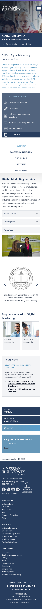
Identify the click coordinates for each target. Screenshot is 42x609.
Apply (10, 428)
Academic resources (9, 536)
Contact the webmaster (21, 597)
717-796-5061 (10, 443)
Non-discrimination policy (11, 574)
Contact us (6, 552)
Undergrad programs (10, 528)
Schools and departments (11, 533)
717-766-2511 (8, 484)
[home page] (22, 8)
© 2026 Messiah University (21, 602)
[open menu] (39, 8)
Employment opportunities (12, 555)
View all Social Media (10, 493)
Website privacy (8, 572)
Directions (6, 566)
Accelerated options (9, 542)
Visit (3, 512)
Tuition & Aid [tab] (21, 158)
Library (4, 558)
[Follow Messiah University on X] (8, 489)
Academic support (9, 539)
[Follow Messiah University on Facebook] (4, 489)
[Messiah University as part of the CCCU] (27, 487)
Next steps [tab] (21, 164)
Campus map (7, 569)
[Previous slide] (5, 284)
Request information (10, 515)
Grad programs (7, 531)
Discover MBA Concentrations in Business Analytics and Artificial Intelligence (21, 383)
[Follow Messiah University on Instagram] (13, 489)
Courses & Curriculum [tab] (21, 152)
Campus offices (8, 563)
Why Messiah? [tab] (21, 170)
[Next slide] (36, 284)
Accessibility (21, 594)
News (4, 560)
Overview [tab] (21, 146)
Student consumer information (21, 599)
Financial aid (6, 509)
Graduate (5, 507)
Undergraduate (7, 504)
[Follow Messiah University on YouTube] (18, 489)
